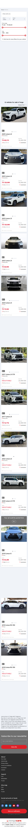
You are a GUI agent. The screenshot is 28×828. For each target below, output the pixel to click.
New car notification (14, 811)
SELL (14, 521)
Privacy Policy (4, 763)
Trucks (3, 780)
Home (2, 9)
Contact (3, 770)
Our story (3, 759)
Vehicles (6, 9)
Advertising (4, 761)
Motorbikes (4, 778)
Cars (2, 776)
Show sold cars (6, 14)
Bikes (2, 789)
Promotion (4, 767)
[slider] (2, 27)
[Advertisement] (14, 57)
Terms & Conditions (6, 765)
